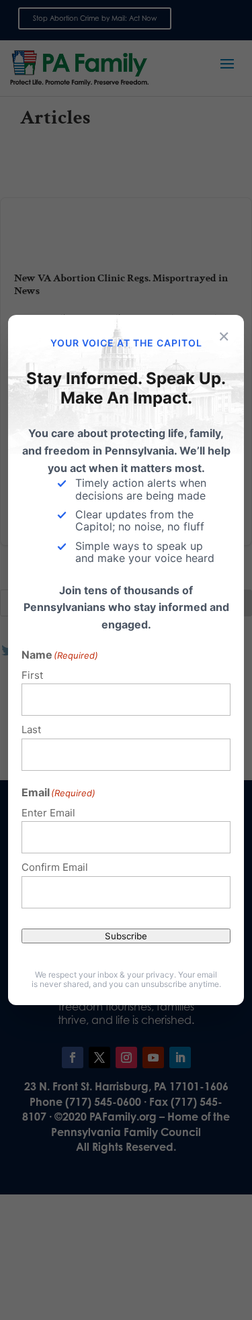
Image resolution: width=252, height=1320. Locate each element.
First (32, 675)
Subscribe (126, 936)
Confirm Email (55, 867)
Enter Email (48, 812)
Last (31, 729)
